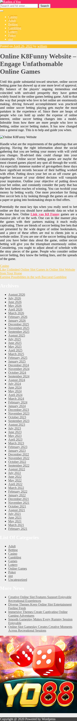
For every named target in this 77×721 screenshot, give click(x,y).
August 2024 (16, 380)
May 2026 (15, 305)
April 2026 (15, 309)
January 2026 (17, 320)
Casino (12, 17)
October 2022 (17, 462)
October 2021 (17, 506)
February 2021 (17, 528)
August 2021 (16, 510)
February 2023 (17, 447)
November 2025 (18, 328)
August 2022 (16, 469)
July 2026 (14, 298)
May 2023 (15, 436)
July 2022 (14, 473)
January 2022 (17, 495)
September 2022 (18, 465)
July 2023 (14, 428)
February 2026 (17, 317)
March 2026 (16, 313)
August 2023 (16, 424)
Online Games (17, 568)
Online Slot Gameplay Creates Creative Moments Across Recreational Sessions (40, 628)
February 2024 (17, 402)
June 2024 (15, 387)
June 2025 (15, 343)
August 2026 (16, 294)
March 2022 (16, 488)
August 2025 (16, 335)
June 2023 (15, 432)
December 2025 (18, 324)
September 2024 (18, 376)
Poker (12, 35)
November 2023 (18, 413)
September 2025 (18, 331)
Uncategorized (17, 579)
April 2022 (15, 484)
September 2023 (18, 421)
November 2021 (18, 502)
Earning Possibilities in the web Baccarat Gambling (33, 277)
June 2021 (15, 517)
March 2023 (16, 443)
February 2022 (17, 491)
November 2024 (18, 369)
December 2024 (18, 365)
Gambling (14, 28)
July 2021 (14, 514)
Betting (13, 24)
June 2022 (15, 476)
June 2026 (15, 302)
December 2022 (18, 454)
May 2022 (15, 480)
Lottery (13, 31)
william (42, 46)
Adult (12, 20)
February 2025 (17, 357)
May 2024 (15, 391)
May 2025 (15, 346)
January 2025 (17, 361)
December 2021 (18, 499)
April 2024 (15, 395)
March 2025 (16, 354)
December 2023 (18, 409)
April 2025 (15, 350)
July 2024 (14, 383)
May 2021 (15, 521)
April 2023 (15, 439)
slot (10, 39)
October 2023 (17, 417)
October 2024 (17, 372)
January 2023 (17, 450)
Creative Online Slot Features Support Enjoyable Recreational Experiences (39, 598)
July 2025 (14, 339)
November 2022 (18, 458)
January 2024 (17, 406)
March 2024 (16, 398)
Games (12, 561)
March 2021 (16, 525)
